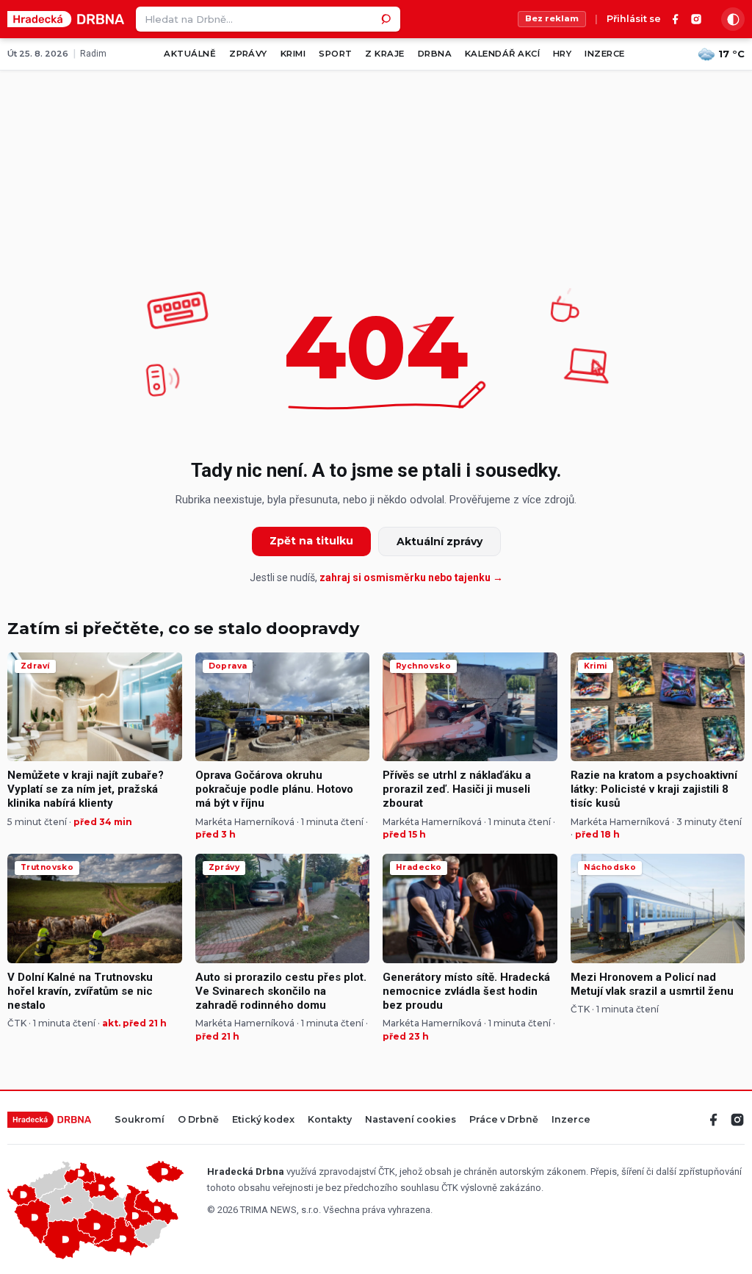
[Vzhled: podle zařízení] (733, 19)
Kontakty (330, 1120)
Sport (335, 53)
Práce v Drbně (503, 1120)
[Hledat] (387, 19)
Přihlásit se (634, 19)
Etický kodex (263, 1120)
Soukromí (139, 1120)
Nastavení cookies (410, 1120)
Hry (562, 53)
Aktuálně (190, 53)
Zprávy (248, 53)
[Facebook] (676, 19)
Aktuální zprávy (439, 541)
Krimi (293, 53)
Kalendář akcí (502, 53)
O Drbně (198, 1120)
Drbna (435, 53)
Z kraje (384, 53)
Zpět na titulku (311, 540)
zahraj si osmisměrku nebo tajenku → (411, 577)
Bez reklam (552, 18)
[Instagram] (696, 19)
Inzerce (604, 53)
